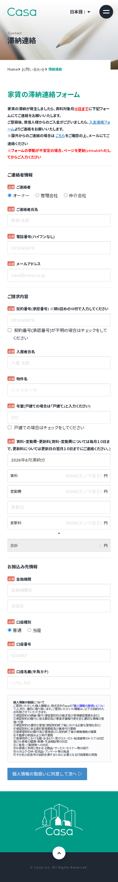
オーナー (21, 195)
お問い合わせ (33, 69)
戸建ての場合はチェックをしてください (48, 427)
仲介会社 (77, 195)
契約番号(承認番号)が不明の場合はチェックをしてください (60, 334)
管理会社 (49, 195)
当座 (37, 630)
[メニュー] (106, 12)
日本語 (76, 12)
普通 (17, 630)
